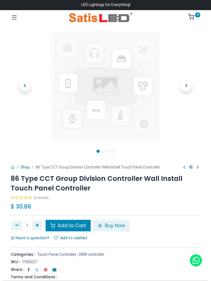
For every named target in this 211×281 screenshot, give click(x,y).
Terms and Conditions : (34, 277)
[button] (25, 85)
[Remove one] (17, 225)
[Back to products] (191, 167)
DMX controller (91, 254)
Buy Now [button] (114, 225)
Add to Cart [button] (71, 225)
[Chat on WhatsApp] (196, 260)
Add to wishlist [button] (73, 238)
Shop (25, 167)
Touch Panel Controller (56, 254)
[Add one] (37, 225)
